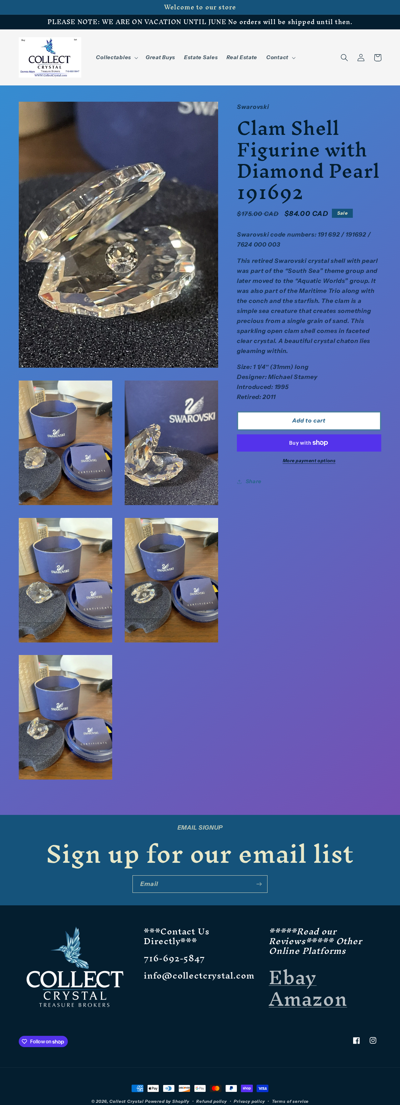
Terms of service (290, 1101)
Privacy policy (249, 1101)
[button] (116, 57)
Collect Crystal (126, 1101)
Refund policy (211, 1101)
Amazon (308, 999)
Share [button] (254, 481)
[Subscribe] (259, 884)
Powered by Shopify (167, 1101)
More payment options (309, 460)
